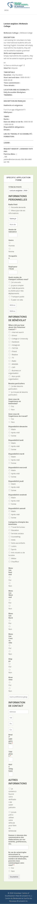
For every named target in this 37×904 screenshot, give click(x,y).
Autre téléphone (11, 767)
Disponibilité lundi (15, 440)
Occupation (13, 257)
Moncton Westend (11, 594)
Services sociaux (17, 533)
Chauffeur (15, 562)
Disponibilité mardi (16, 454)
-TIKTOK (14, 348)
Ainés (13, 540)
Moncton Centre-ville (11, 638)
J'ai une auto (16, 282)
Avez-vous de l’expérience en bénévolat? (14, 401)
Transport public (17, 297)
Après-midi (15, 432)
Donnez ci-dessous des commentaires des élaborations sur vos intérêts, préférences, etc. (17, 839)
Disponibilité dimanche (17, 426)
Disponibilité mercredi (17, 467)
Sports (13, 549)
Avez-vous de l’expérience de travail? (18, 415)
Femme (11, 251)
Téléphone (11, 754)
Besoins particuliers (16, 383)
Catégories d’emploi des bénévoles (18, 523)
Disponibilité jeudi (16, 481)
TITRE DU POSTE (14, 187)
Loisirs (13, 546)
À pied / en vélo (17, 300)
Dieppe (10, 660)
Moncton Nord (11, 615)
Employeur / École (13, 268)
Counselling (15, 537)
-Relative (14, 354)
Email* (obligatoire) (11, 739)
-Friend (14, 351)
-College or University (19, 339)
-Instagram (15, 345)
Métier (13, 558)
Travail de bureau (18, 527)
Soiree (13, 436)
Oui (12, 406)
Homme (12, 246)
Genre (11, 240)
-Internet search (17, 332)
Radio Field (12, 204)
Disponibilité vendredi (17, 495)
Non (13, 409)
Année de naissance (13, 231)
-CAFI (13, 367)
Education (15, 530)
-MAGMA (14, 364)
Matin (13, 429)
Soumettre (14, 877)
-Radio (13, 361)
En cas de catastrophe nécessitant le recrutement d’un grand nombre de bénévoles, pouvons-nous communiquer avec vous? (18, 858)
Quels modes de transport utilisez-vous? (18, 278)
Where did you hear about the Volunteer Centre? (16, 327)
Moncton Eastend (11, 571)
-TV (12, 358)
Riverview (11, 678)
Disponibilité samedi (16, 508)
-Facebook (15, 342)
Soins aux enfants (18, 543)
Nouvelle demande (18, 207)
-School (14, 335)
